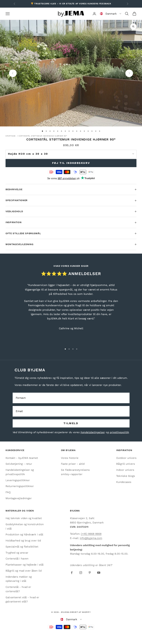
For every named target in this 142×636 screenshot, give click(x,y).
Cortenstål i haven (17, 558)
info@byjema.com (91, 538)
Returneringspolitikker (20, 486)
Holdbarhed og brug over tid (23, 540)
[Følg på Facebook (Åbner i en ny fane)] (71, 572)
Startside (11, 136)
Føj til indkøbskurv (71, 163)
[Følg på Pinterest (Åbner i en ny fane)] (89, 572)
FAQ (8, 492)
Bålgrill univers (125, 463)
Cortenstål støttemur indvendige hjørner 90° (43, 136)
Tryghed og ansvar (17, 552)
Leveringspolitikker (18, 480)
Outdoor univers (126, 458)
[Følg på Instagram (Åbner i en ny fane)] (80, 572)
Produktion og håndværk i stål (24, 534)
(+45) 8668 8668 (91, 533)
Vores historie (69, 458)
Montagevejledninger (19, 498)
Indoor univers (125, 469)
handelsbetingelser (93, 432)
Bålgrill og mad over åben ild (24, 570)
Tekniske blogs (125, 476)
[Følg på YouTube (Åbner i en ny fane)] (98, 572)
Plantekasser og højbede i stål (25, 564)
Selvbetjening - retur (19, 463)
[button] (110, 13)
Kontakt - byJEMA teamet (22, 458)
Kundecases (123, 482)
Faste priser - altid (73, 463)
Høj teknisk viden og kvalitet (24, 518)
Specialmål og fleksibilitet (22, 546)
